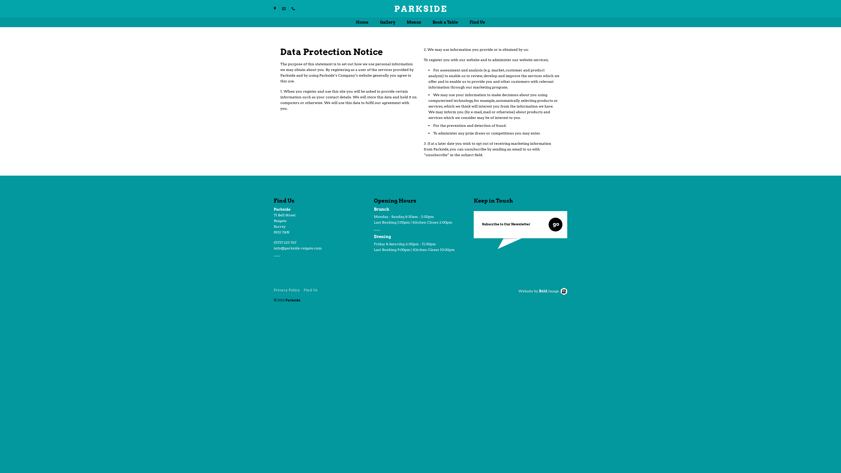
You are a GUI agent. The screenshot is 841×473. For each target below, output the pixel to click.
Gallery (387, 22)
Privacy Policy (287, 290)
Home (362, 22)
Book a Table (445, 22)
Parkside (420, 9)
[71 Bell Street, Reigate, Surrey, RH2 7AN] (275, 8)
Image (549, 291)
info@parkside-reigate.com (298, 248)
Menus (414, 22)
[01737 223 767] (294, 8)
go (556, 224)
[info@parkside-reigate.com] (284, 8)
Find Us (477, 22)
